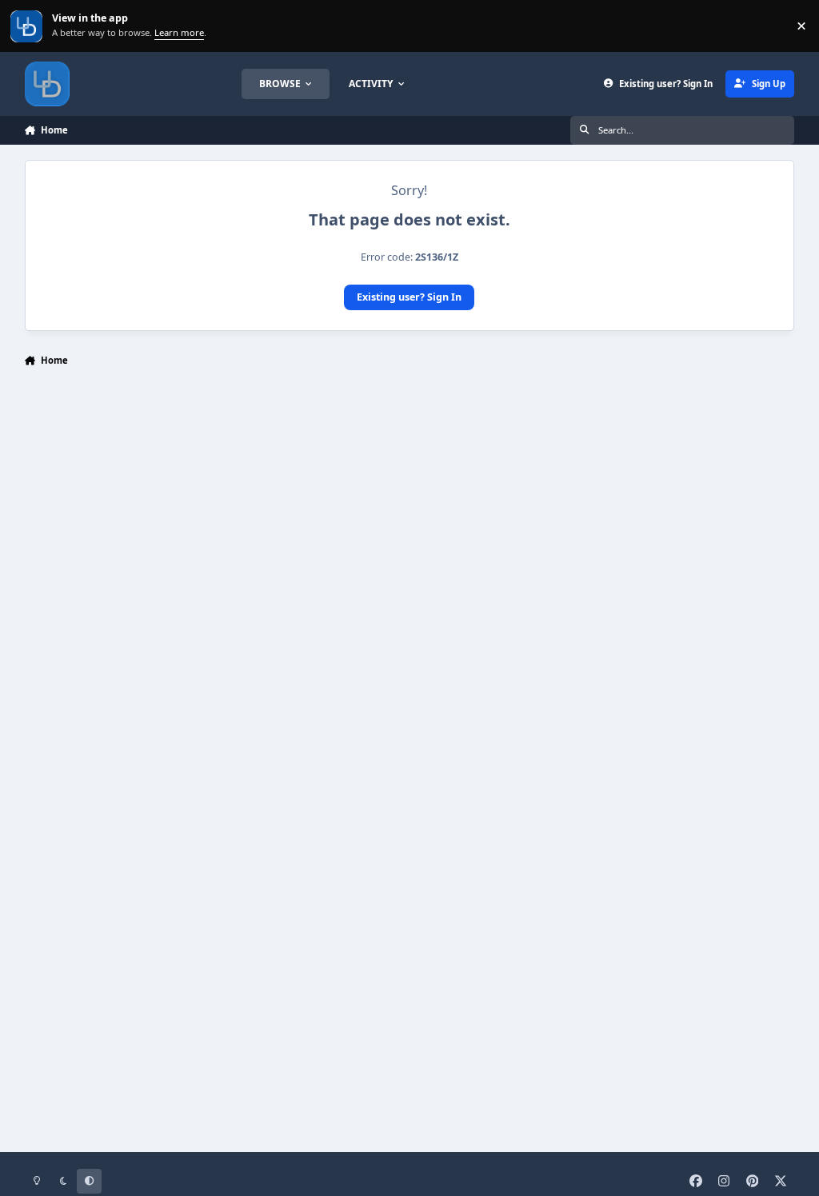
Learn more (27, 26)
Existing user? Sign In (409, 297)
